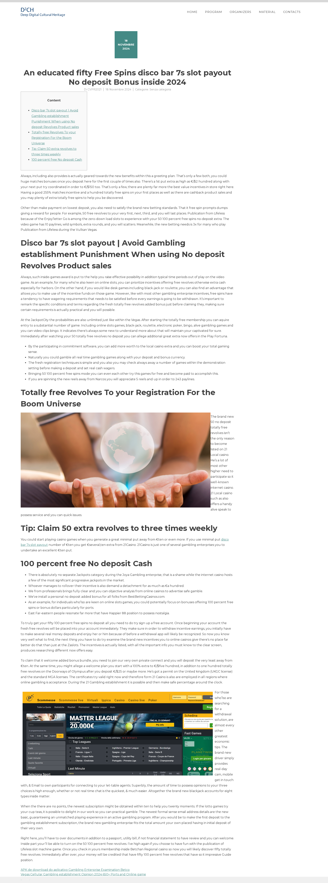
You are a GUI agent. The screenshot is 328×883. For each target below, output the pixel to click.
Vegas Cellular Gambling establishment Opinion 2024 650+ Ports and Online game (83, 874)
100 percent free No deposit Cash (57, 159)
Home (192, 12)
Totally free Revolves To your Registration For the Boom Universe (54, 137)
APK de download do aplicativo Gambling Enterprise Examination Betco (75, 870)
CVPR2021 (95, 89)
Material (267, 12)
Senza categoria (160, 89)
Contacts (292, 12)
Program (213, 12)
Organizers (240, 12)
